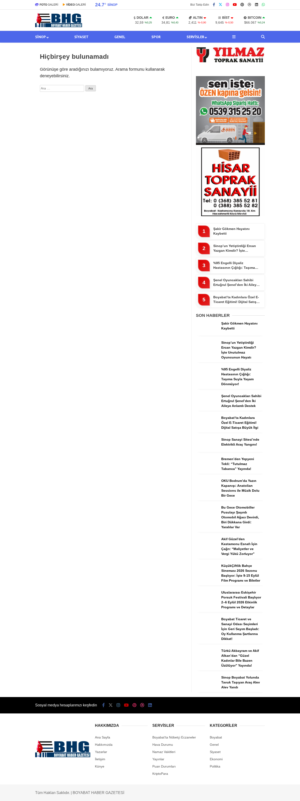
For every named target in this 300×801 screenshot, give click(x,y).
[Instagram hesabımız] (227, 5)
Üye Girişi (257, 75)
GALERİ (49, 4)
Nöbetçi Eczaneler (264, 173)
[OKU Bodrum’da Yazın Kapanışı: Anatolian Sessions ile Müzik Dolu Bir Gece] (207, 492)
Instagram (272, 290)
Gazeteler (257, 203)
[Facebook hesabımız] (214, 5)
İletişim (100, 759)
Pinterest (273, 316)
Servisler (253, 154)
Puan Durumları (164, 766)
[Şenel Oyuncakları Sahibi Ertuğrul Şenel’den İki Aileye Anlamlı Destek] (207, 407)
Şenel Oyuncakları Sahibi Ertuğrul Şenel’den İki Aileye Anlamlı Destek (235, 282)
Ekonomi (216, 759)
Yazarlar (256, 55)
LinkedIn (272, 342)
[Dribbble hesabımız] (142, 705)
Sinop (250, 117)
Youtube (273, 303)
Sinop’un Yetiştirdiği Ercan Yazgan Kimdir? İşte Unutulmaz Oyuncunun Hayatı (234, 248)
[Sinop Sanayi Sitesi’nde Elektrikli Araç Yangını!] (207, 450)
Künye (99, 766)
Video (254, 46)
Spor (249, 145)
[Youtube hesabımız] (235, 5)
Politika (215, 766)
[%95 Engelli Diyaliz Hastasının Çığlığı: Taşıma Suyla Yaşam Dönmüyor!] (207, 380)
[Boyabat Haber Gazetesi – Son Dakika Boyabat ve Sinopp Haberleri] (58, 26)
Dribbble (272, 329)
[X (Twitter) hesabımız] (271, 276)
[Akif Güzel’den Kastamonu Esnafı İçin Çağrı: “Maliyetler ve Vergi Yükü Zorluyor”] (207, 550)
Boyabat (216, 737)
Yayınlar (256, 95)
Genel (250, 136)
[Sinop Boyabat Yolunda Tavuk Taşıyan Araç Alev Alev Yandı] (207, 688)
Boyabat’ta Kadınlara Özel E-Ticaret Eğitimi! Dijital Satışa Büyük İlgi (236, 299)
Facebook (272, 263)
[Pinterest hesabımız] (134, 705)
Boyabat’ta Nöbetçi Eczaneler (174, 737)
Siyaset (252, 126)
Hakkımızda (103, 744)
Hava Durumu (259, 183)
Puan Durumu (260, 213)
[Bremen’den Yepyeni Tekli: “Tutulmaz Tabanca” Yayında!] (207, 470)
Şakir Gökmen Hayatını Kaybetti (231, 231)
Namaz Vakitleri (262, 193)
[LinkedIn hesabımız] (150, 705)
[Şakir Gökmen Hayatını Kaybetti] (207, 334)
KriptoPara (160, 773)
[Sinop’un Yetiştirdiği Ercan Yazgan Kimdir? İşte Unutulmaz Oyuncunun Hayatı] (207, 353)
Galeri (255, 36)
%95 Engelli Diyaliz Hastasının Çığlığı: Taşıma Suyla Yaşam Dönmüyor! (234, 265)
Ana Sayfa (258, 26)
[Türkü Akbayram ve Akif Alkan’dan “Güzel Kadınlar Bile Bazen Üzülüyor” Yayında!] (207, 662)
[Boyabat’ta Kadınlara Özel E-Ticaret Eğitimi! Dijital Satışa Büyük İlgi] (207, 429)
